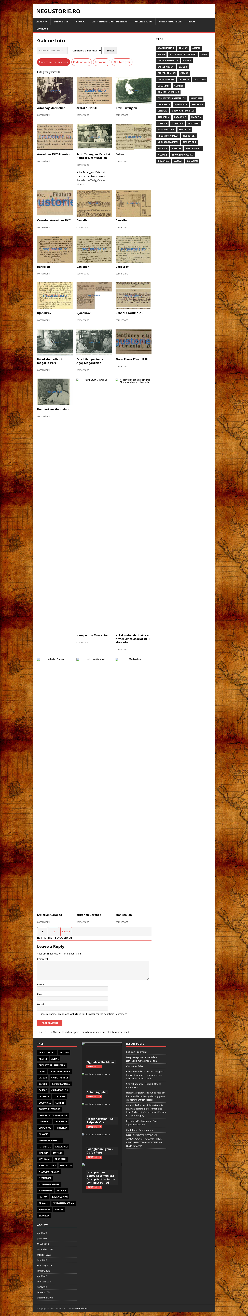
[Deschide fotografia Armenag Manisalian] (55, 90)
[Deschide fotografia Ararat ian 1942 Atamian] (55, 137)
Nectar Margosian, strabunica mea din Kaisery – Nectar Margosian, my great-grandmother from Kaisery (145, 1096)
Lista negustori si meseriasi (110, 21)
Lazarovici (180, 117)
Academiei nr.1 (166, 48)
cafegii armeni (166, 66)
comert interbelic (168, 92)
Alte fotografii (122, 62)
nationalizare (166, 129)
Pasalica (162, 148)
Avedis (161, 54)
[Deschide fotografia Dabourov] (133, 249)
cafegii (187, 60)
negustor (185, 129)
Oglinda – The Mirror (101, 1062)
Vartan (178, 161)
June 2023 (42, 1238)
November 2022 (45, 1249)
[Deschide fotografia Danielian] (94, 203)
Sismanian (163, 161)
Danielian (196, 98)
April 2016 (42, 1276)
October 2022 (44, 1254)
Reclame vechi (81, 62)
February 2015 (44, 1281)
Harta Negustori (170, 21)
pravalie (162, 154)
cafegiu (183, 66)
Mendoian (177, 123)
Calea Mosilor (166, 79)
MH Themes (83, 1308)
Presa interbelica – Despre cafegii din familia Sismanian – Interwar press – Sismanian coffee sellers (145, 1075)
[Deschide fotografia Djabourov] (55, 295)
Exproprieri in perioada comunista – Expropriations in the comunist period (101, 1177)
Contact (42, 28)
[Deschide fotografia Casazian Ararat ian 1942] (55, 203)
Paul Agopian (193, 148)
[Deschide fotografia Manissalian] (133, 784)
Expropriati (101, 62)
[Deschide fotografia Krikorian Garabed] (55, 784)
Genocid (162, 110)
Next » (66, 931)
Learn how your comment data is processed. (104, 1032)
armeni (196, 48)
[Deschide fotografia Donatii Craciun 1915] (133, 295)
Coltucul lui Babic (134, 1066)
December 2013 (45, 1297)
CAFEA (204, 54)
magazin (196, 117)
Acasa (40, 21)
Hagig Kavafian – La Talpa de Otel (100, 1120)
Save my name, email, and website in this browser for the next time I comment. (83, 1014)
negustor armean (168, 135)
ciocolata (200, 79)
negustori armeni (168, 142)
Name (40, 984)
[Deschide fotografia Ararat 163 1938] (94, 90)
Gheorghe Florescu (183, 110)
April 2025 (42, 1233)
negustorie (189, 142)
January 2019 (43, 1270)
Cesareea (184, 79)
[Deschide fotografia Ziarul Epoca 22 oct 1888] (133, 342)
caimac (184, 73)
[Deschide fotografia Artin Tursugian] (133, 90)
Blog (191, 21)
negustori (189, 135)
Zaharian (192, 161)
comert (178, 85)
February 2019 (44, 1265)
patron (176, 148)
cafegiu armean (167, 73)
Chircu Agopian (97, 1092)
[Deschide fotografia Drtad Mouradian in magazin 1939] (55, 342)
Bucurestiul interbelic (183, 54)
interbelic (164, 117)
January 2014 (43, 1292)
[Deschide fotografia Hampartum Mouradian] (55, 392)
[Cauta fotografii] (52, 50)
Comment (42, 959)
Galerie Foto (143, 21)
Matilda (162, 123)
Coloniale (164, 85)
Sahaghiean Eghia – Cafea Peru (100, 1150)
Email (40, 994)
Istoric (80, 21)
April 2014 (42, 1286)
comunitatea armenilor (172, 98)
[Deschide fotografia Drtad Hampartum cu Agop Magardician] (94, 342)
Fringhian (197, 104)
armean (183, 48)
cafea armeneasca (168, 60)
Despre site (61, 21)
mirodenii (193, 123)
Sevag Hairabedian (182, 154)
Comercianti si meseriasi (53, 62)
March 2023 (43, 1243)
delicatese (164, 104)
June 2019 (42, 1260)
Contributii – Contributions (139, 1129)
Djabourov (180, 104)
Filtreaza (110, 50)
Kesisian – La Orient (136, 1051)
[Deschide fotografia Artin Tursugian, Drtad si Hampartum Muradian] (94, 137)
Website (41, 1004)
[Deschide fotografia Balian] (133, 137)
